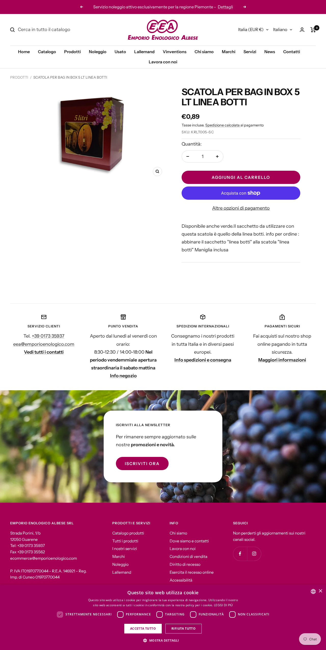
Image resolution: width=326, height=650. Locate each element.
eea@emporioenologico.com (43, 344)
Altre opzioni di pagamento (241, 208)
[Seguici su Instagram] (254, 554)
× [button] (320, 591)
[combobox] (313, 591)
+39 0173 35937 (48, 336)
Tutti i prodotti (125, 541)
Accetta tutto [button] (143, 628)
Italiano (280, 29)
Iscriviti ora (142, 463)
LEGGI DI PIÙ (223, 605)
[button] (163, 640)
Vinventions (174, 51)
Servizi (249, 51)
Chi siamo (204, 51)
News (269, 51)
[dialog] (163, 617)
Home (24, 51)
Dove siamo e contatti (189, 541)
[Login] (302, 29)
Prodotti (72, 51)
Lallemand (144, 51)
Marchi (228, 51)
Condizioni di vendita (188, 556)
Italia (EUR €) (251, 29)
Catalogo (47, 51)
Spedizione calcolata (222, 125)
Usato (120, 51)
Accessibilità (181, 580)
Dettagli (192, 6)
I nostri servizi (124, 548)
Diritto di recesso (185, 564)
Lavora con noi (163, 61)
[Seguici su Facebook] (240, 554)
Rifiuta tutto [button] (183, 628)
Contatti (291, 51)
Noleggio (97, 51)
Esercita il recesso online (192, 572)
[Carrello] (313, 29)
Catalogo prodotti (128, 533)
